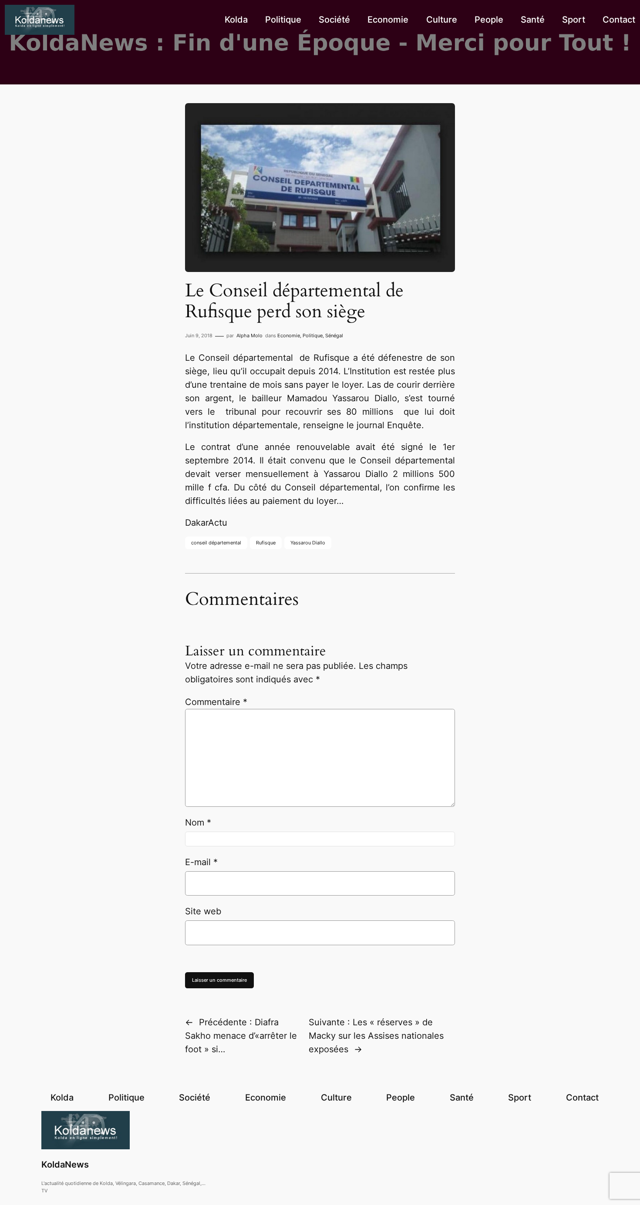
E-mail (201, 862)
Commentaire (216, 702)
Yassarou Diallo (307, 543)
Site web (203, 911)
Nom (198, 822)
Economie (288, 335)
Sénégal (334, 335)
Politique (313, 335)
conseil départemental (216, 543)
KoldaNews (65, 1164)
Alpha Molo (249, 335)
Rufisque (266, 543)
